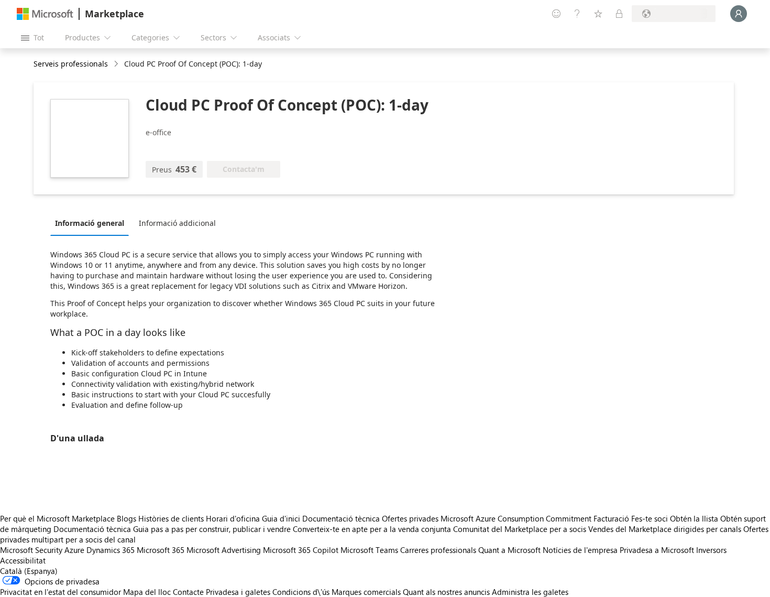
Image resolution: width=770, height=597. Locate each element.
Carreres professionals (438, 550)
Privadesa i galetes (238, 592)
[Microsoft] (45, 14)
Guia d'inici (281, 518)
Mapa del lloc (147, 592)
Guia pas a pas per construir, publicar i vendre (212, 529)
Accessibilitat (23, 560)
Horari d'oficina (233, 518)
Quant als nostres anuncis (446, 592)
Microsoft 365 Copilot (300, 550)
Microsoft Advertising (223, 550)
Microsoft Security (31, 550)
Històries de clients (171, 518)
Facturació (611, 518)
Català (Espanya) (29, 571)
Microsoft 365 (160, 550)
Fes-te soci (649, 518)
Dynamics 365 (110, 550)
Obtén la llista (694, 518)
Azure (74, 550)
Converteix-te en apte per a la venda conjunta (372, 529)
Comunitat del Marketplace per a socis (519, 529)
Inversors (711, 550)
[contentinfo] (117, 64)
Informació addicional (177, 223)
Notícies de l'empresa (580, 550)
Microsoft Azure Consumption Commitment (517, 518)
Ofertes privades (410, 518)
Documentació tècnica (341, 518)
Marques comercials (366, 592)
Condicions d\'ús (300, 592)
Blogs (126, 518)
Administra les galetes (530, 592)
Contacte (188, 592)
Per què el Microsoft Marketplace (57, 518)
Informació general (89, 223)
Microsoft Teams (369, 550)
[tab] (92, 222)
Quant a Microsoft (509, 550)
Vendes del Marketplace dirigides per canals (664, 529)
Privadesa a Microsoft (657, 550)
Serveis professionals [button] (71, 64)
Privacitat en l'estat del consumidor (60, 592)
